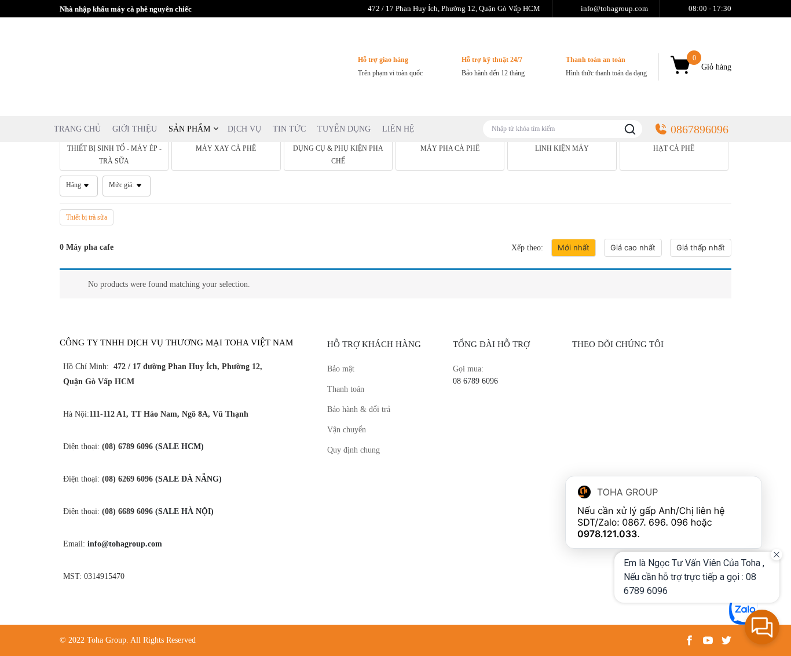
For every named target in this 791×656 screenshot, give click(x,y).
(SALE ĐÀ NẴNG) (187, 479)
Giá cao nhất (632, 247)
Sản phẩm (189, 129)
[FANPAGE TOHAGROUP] (651, 440)
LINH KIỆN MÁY (562, 148)
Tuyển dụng (344, 129)
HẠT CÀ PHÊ (673, 148)
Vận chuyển (346, 429)
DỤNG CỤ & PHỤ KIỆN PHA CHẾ (338, 154)
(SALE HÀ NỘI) (183, 511)
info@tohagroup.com (124, 544)
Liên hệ (398, 129)
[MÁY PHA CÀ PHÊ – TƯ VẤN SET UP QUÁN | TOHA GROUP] (146, 65)
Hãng (73, 185)
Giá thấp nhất (700, 247)
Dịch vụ (244, 129)
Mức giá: (121, 185)
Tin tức (289, 129)
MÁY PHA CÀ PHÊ (449, 148)
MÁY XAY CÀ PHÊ (226, 148)
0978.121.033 (607, 534)
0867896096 (699, 129)
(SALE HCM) (178, 446)
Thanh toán (345, 389)
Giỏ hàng (712, 62)
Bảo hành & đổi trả (358, 409)
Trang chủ (77, 129)
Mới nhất (573, 247)
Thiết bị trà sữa (86, 217)
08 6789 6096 (475, 381)
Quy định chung (353, 450)
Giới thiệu (134, 129)
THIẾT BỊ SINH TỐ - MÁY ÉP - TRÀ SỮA (114, 154)
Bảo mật (340, 369)
